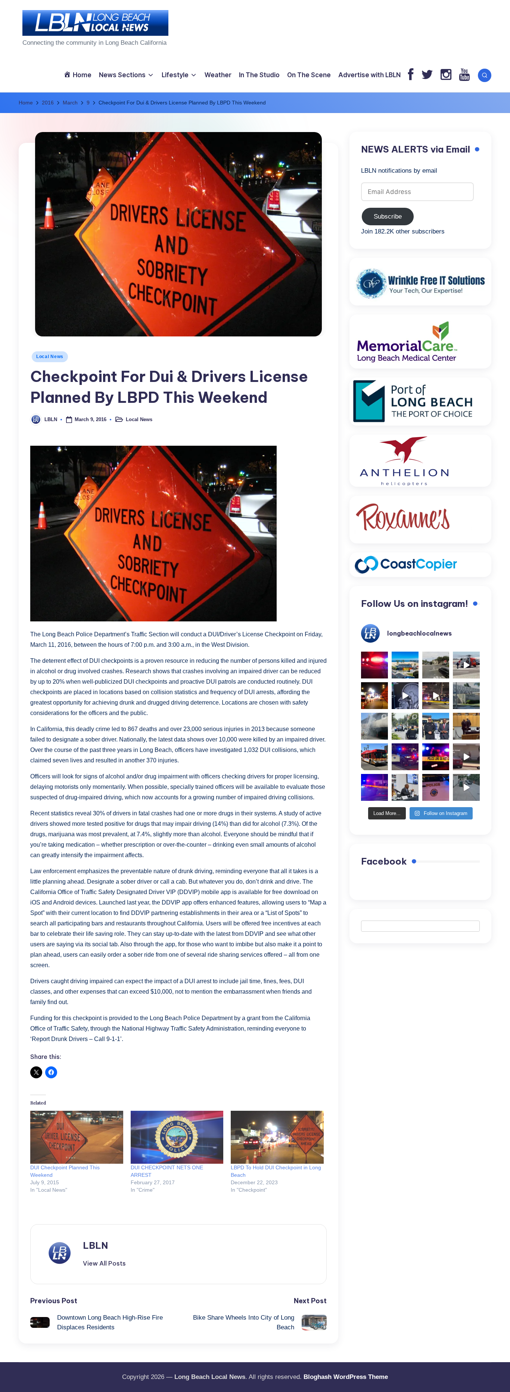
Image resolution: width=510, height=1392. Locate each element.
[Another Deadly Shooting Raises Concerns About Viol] (435, 726)
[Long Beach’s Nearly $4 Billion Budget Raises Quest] (466, 726)
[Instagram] (446, 75)
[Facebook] (411, 75)
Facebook (384, 861)
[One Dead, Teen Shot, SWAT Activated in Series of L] (374, 787)
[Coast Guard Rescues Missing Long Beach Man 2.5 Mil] (466, 665)
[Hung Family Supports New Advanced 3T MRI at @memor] (405, 695)
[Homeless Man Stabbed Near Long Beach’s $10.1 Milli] (405, 665)
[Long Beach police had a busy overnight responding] (405, 756)
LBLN (95, 1245)
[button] (104, 1263)
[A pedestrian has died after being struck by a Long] (374, 756)
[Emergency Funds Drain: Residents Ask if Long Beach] (405, 787)
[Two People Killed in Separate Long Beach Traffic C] (374, 665)
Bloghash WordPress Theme (346, 1376)
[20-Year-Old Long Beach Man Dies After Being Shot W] (435, 665)
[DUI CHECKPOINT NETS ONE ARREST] (177, 1137)
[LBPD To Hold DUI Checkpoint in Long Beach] (277, 1137)
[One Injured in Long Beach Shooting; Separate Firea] (435, 787)
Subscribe (388, 216)
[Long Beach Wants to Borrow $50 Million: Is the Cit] (466, 695)
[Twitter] (427, 75)
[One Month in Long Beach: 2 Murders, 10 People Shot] (405, 726)
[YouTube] (464, 75)
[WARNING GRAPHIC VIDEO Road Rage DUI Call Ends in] (466, 756)
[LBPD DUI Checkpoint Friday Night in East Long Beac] (374, 695)
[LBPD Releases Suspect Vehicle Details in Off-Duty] (466, 787)
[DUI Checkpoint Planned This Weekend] (76, 1137)
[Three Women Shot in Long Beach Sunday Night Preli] (435, 695)
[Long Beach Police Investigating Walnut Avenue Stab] (435, 756)
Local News (49, 356)
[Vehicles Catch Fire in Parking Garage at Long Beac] (374, 726)
